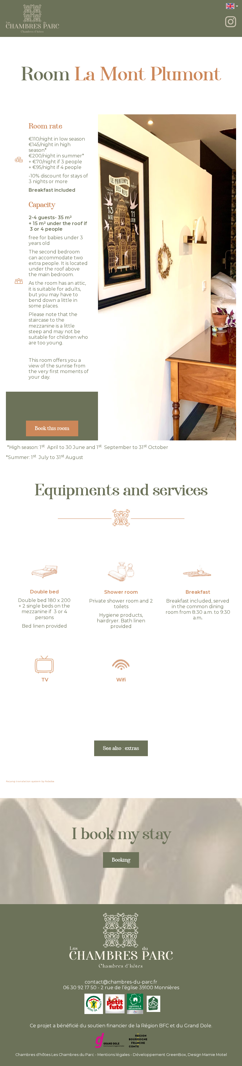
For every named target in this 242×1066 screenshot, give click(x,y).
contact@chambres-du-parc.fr (121, 982)
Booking (121, 861)
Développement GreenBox (159, 1054)
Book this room (52, 429)
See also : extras (121, 749)
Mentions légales (113, 1054)
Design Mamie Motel (207, 1054)
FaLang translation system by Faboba (30, 781)
